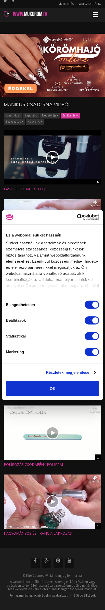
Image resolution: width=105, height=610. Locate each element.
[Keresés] (13, 1)
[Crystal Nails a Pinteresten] (58, 563)
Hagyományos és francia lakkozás (38, 533)
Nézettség (49, 115)
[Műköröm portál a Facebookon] (35, 563)
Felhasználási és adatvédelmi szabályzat (38, 595)
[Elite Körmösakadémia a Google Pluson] (46, 563)
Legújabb (31, 115)
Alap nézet (13, 115)
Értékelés (69, 115)
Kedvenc (34, 121)
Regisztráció (91, 4)
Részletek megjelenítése (67, 372)
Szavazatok (14, 121)
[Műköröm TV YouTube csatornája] (69, 563)
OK (53, 388)
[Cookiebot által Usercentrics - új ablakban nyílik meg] (77, 217)
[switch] (92, 320)
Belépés (68, 4)
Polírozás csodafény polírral (34, 464)
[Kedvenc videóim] (8, 1)
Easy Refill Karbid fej (24, 189)
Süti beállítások (85, 595)
